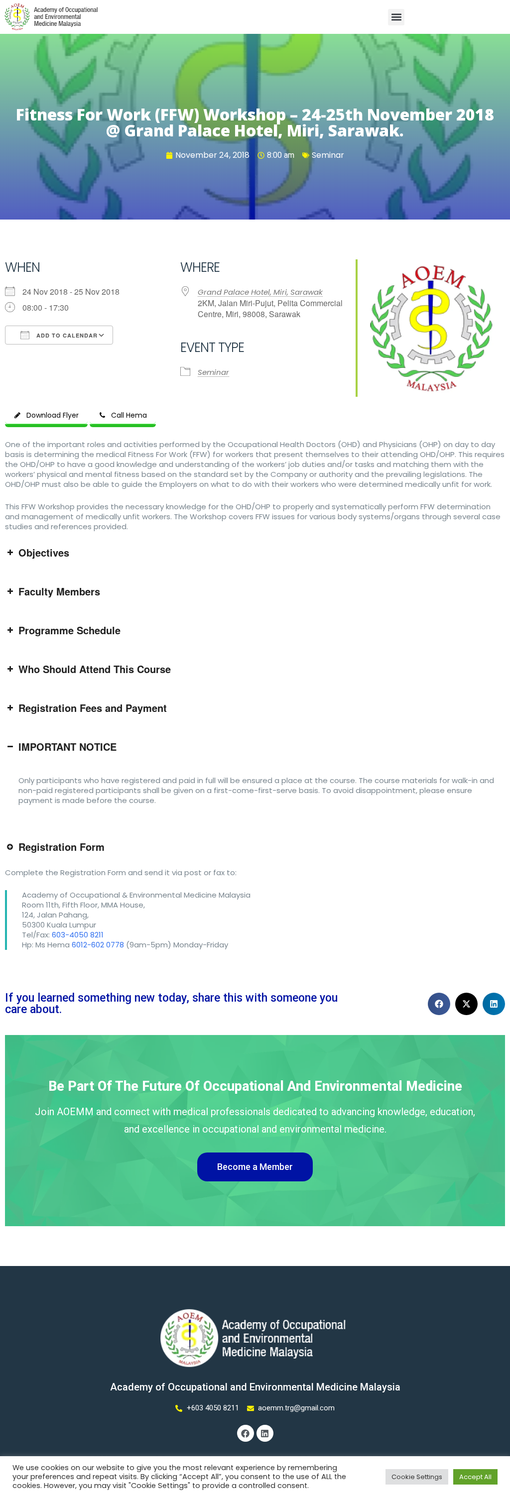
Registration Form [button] (61, 846)
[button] (396, 17)
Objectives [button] (43, 552)
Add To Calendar (66, 335)
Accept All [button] (475, 1477)
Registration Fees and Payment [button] (92, 707)
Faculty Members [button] (59, 591)
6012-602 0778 (98, 944)
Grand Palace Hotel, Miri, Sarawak (260, 292)
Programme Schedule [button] (69, 630)
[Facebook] (245, 1433)
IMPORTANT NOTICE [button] (67, 746)
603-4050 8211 (78, 934)
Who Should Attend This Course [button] (94, 669)
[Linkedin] (264, 1433)
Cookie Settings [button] (416, 1477)
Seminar (328, 155)
